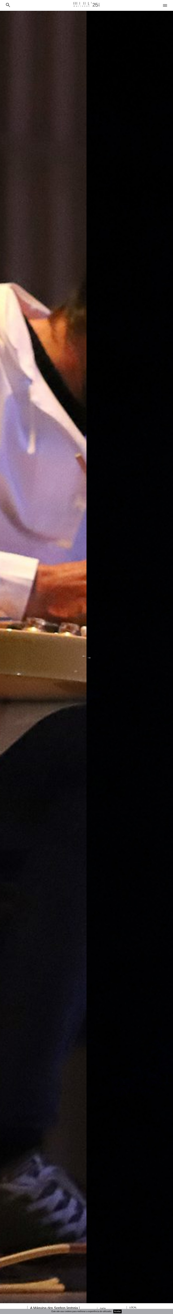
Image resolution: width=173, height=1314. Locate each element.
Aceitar (117, 1311)
